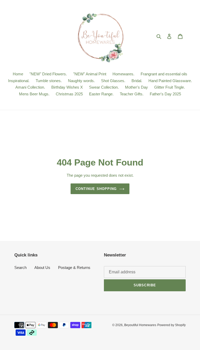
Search (20, 267)
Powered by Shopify (171, 325)
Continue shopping (96, 189)
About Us (42, 267)
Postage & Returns (74, 267)
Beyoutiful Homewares (140, 325)
